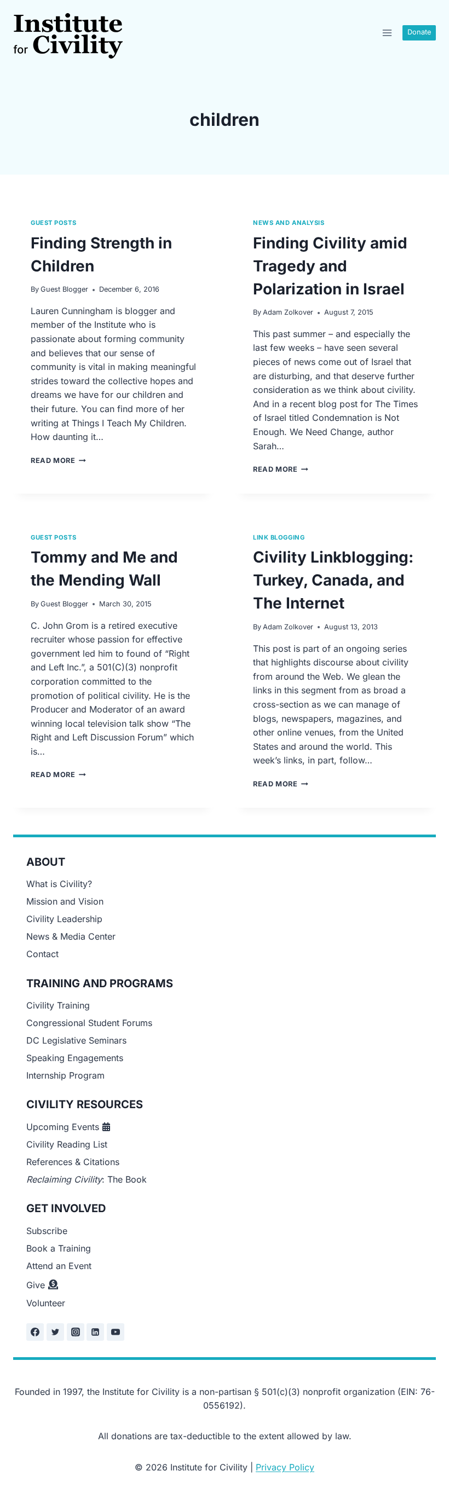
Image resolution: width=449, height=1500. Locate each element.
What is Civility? (59, 883)
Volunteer (45, 1303)
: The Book (86, 1179)
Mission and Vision (64, 901)
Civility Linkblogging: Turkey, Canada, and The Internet (333, 580)
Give (35, 1284)
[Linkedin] (95, 1332)
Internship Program (65, 1075)
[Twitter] (55, 1332)
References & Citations (72, 1161)
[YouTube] (115, 1332)
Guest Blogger (64, 289)
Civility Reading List (66, 1144)
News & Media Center (71, 936)
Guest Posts (53, 223)
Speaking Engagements (74, 1057)
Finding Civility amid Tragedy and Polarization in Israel (330, 266)
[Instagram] (75, 1332)
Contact (42, 953)
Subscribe (46, 1230)
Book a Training (58, 1248)
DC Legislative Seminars (76, 1040)
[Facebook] (35, 1332)
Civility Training (58, 1005)
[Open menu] (387, 32)
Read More (58, 460)
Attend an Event (58, 1265)
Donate (419, 32)
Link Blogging (278, 537)
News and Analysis (289, 223)
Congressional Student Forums (89, 1022)
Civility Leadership (64, 918)
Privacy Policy (285, 1467)
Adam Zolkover (288, 312)
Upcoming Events (62, 1126)
